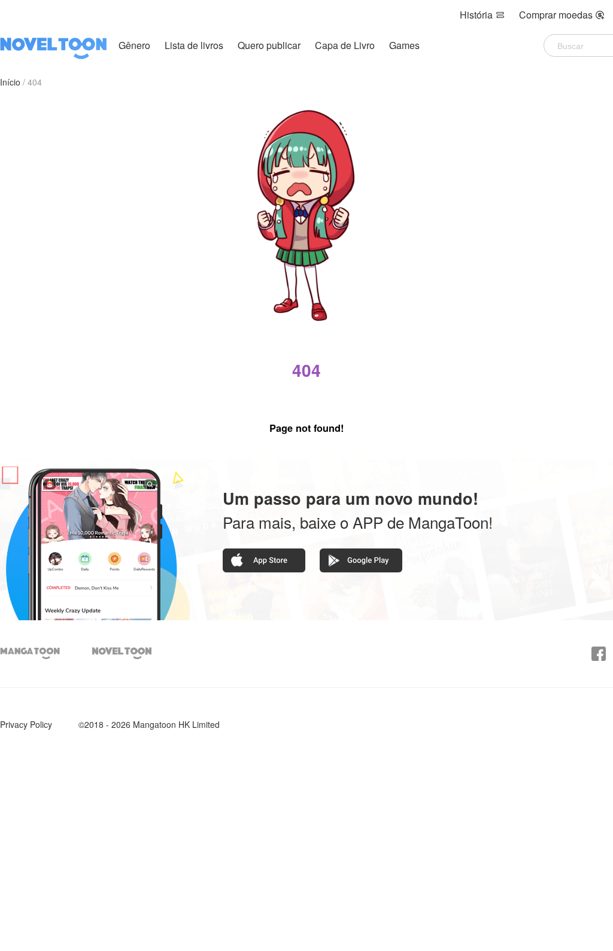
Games (404, 45)
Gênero (134, 45)
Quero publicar (270, 45)
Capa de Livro (346, 45)
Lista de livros (194, 45)
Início (10, 82)
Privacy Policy (26, 724)
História (482, 15)
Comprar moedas (562, 15)
